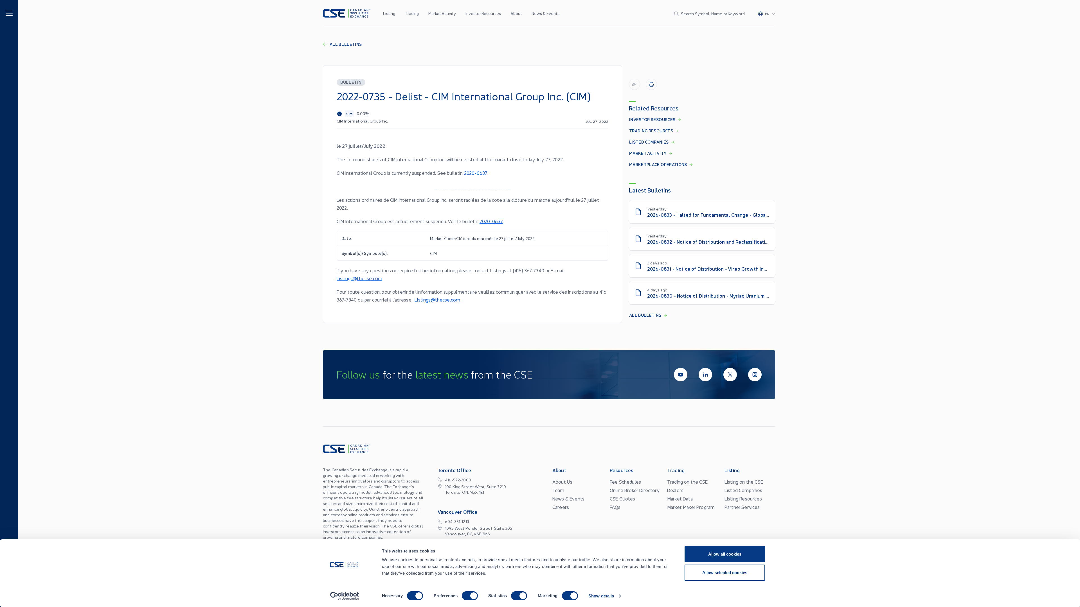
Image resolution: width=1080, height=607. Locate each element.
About (516, 13)
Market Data (680, 498)
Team (558, 490)
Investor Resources (483, 13)
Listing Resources (743, 498)
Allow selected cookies (724, 572)
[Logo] (346, 13)
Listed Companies (743, 490)
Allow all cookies (724, 554)
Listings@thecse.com (359, 278)
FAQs (615, 507)
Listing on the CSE (743, 482)
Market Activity (442, 13)
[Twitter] (730, 374)
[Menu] (9, 12)
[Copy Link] (634, 84)
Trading (412, 13)
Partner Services (742, 507)
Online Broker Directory (635, 490)
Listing (389, 13)
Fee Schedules (625, 482)
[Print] (651, 84)
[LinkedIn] (705, 374)
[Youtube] (680, 374)
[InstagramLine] (755, 374)
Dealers (675, 490)
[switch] (470, 595)
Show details (601, 596)
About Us (562, 482)
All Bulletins (346, 44)
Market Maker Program (691, 507)
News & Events (545, 13)
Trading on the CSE (687, 482)
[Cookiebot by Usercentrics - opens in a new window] (344, 596)
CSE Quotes (622, 498)
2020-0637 (475, 173)
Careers (560, 507)
